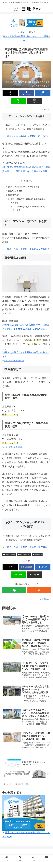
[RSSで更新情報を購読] (39, 590)
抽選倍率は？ (14, 195)
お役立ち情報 (10, 554)
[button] (34, 101)
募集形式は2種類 (15, 191)
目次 (22, 181)
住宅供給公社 (25, 554)
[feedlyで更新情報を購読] (14, 590)
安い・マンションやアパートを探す (24, 186)
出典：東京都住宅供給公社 (14, 361)
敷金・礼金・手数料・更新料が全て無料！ (28, 136)
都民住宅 (38, 554)
